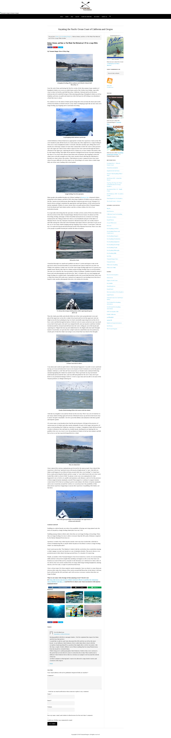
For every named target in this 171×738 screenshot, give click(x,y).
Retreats (109, 225)
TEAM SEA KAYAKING (112, 168)
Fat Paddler (110, 283)
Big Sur (108, 208)
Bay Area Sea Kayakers (112, 274)
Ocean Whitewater (112, 222)
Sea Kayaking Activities (112, 228)
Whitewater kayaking (112, 264)
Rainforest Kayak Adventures (114, 323)
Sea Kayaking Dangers (112, 236)
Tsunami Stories (111, 261)
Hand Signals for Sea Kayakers (114, 198)
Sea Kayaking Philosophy (113, 250)
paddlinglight (110, 317)
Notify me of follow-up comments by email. (59, 720)
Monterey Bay (85, 197)
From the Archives (111, 217)
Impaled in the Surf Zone (113, 170)
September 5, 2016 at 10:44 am (62, 634)
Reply (51, 663)
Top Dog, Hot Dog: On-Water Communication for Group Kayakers (114, 184)
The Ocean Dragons (112, 328)
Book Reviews (110, 211)
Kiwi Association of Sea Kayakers (115, 292)
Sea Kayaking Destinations (113, 239)
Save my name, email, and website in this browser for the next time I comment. (70, 715)
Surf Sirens (109, 326)
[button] (110, 16)
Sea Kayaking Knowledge (113, 244)
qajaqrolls (109, 320)
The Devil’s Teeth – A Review (114, 201)
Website (49, 707)
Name (49, 694)
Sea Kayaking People (112, 247)
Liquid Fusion (110, 294)
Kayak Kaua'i (110, 289)
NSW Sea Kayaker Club (112, 311)
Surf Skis (109, 256)
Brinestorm (110, 277)
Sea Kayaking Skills (111, 253)
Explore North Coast (112, 280)
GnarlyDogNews (111, 286)
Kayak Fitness (110, 220)
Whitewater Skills (111, 267)
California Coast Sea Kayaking (114, 214)
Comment (50, 675)
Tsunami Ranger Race (112, 259)
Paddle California (111, 314)
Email (49, 700)
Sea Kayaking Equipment (113, 241)
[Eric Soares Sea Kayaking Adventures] (110, 84)
